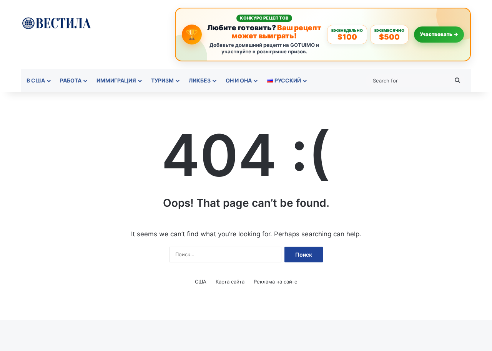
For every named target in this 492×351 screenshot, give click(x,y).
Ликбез (200, 80)
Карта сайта (230, 281)
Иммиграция (116, 80)
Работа (70, 80)
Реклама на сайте (276, 281)
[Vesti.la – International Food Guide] (56, 22)
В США (36, 80)
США (200, 281)
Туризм (162, 80)
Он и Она (239, 80)
